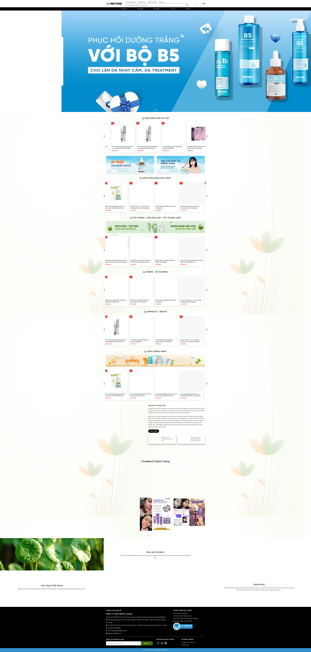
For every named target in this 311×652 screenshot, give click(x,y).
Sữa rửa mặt (141, 2)
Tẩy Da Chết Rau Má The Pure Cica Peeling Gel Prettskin (142, 261)
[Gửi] (187, 5)
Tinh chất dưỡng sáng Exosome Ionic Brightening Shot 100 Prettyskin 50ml (138, 147)
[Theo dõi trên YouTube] (165, 643)
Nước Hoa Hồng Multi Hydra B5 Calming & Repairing (167, 301)
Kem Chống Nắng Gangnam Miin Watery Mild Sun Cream (116, 394)
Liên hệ (187, 9)
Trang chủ (124, 9)
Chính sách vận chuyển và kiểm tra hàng (185, 618)
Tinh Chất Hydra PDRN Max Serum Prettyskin (191, 340)
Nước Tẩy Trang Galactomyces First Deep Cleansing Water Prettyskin (192, 261)
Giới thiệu (140, 9)
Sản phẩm (156, 9)
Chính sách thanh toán (180, 613)
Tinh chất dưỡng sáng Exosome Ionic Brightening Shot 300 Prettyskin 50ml (113, 147)
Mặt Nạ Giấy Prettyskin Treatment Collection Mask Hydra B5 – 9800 (116, 207)
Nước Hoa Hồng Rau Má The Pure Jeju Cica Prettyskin (191, 301)
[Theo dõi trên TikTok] (162, 643)
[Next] (302, 61)
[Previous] (8, 61)
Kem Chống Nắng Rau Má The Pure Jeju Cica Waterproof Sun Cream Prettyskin (142, 395)
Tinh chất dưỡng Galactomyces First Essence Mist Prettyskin (117, 301)
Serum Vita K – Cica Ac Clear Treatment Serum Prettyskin (192, 207)
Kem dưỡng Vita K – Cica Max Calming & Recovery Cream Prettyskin (142, 207)
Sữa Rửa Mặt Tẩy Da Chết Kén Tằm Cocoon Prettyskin (117, 261)
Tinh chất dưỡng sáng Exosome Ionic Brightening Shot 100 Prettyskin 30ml (189, 147)
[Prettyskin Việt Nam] (114, 3)
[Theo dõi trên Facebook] (158, 643)
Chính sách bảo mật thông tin (182, 616)
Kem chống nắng (131, 2)
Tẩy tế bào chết (152, 2)
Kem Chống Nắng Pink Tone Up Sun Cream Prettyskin (192, 394)
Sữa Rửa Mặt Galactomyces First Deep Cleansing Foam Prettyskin (168, 261)
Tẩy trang (161, 2)
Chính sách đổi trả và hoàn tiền (182, 621)
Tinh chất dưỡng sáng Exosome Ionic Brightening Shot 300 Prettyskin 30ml (164, 147)
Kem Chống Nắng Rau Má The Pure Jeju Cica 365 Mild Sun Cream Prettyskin (167, 207)
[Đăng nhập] (197, 3)
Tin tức (173, 9)
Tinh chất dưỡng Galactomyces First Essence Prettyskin (142, 301)
